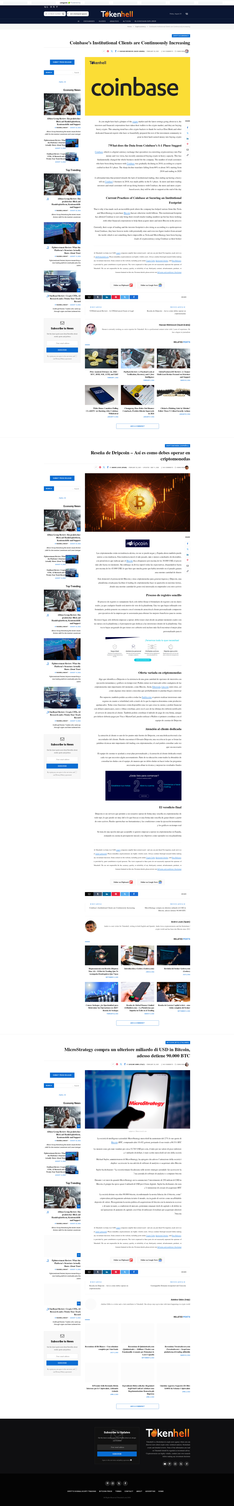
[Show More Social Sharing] (104, 51)
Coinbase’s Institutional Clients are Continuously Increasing (112, 908)
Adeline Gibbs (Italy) (137, 1064)
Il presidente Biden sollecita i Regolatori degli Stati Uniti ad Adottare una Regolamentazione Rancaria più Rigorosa (138, 1389)
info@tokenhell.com (102, 257)
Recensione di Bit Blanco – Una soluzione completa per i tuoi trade (101, 1348)
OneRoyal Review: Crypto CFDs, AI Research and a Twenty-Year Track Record (56, 156)
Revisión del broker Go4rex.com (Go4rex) (177, 970)
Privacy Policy (60, 359)
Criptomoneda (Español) (177, 446)
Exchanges (89, 21)
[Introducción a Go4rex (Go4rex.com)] (137, 955)
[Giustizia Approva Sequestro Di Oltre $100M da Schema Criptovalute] (173, 1373)
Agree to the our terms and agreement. (116, 1460)
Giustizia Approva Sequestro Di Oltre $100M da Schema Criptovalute (175, 1387)
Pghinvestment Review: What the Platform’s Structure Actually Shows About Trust (54, 142)
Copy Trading (89, 1491)
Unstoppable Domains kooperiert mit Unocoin (168, 1285)
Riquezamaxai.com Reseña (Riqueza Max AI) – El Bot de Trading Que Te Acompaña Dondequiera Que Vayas (103, 971)
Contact (129, 1491)
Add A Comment (137, 426)
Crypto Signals (75, 1491)
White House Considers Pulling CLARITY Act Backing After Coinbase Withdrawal (102, 411)
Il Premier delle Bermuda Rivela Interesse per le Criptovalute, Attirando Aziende (102, 1388)
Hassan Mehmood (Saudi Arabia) (132, 51)
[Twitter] (187, 133)
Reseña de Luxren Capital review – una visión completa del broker (174, 1006)
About (139, 1491)
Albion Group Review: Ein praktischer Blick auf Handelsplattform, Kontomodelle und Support (64, 121)
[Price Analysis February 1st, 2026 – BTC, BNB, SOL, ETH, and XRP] (101, 358)
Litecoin (165, 686)
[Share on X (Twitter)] (112, 51)
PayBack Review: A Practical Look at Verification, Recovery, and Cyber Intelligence (139, 374)
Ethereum (156, 686)
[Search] (45, 6)
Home (161, 1491)
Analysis (114, 21)
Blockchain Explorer (145, 21)
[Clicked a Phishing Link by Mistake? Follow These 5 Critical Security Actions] (173, 395)
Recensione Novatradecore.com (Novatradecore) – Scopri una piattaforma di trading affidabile (177, 1349)
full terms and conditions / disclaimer (169, 272)
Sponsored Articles (162, 261)
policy (121, 1460)
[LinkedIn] (187, 138)
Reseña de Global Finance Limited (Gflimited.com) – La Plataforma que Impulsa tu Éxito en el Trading (139, 1008)
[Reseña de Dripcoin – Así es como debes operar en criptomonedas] (137, 502)
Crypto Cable (150, 261)
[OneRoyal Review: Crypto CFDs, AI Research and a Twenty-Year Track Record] (72, 156)
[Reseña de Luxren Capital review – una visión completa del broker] (173, 992)
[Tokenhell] (117, 14)
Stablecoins (147, 697)
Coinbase (99, 151)
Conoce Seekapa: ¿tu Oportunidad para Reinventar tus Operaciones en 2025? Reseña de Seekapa (102, 1008)
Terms (118, 1491)
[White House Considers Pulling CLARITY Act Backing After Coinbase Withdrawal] (101, 395)
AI (79, 21)
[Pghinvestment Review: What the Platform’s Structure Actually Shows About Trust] (72, 143)
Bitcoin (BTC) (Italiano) (178, 1042)
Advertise (150, 1491)
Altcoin (127, 21)
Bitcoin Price (105, 1491)
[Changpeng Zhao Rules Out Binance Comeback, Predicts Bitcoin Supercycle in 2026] (137, 395)
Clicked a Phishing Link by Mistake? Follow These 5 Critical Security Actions (174, 409)
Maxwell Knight (62, 127)
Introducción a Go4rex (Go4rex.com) (139, 968)
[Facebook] (187, 127)
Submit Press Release (62, 62)
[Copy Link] (187, 155)
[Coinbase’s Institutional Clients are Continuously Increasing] (137, 86)
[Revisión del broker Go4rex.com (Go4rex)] (173, 955)
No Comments (168, 51)
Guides (102, 21)
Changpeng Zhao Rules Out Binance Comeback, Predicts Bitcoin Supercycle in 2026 (138, 411)
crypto (135, 121)
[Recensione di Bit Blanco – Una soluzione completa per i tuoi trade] (101, 1333)
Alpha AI (62, 81)
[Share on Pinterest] (108, 51)
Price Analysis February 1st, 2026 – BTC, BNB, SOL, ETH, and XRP (104, 373)
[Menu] (186, 14)
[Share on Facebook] (115, 51)
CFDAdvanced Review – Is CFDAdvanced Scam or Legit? (111, 311)
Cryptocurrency (181, 36)
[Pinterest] (187, 144)
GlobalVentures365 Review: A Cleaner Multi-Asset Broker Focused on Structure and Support (173, 374)
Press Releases (176, 261)
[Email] (187, 149)
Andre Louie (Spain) (119, 467)
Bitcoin (127, 213)
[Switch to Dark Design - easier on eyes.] (47, 7)
